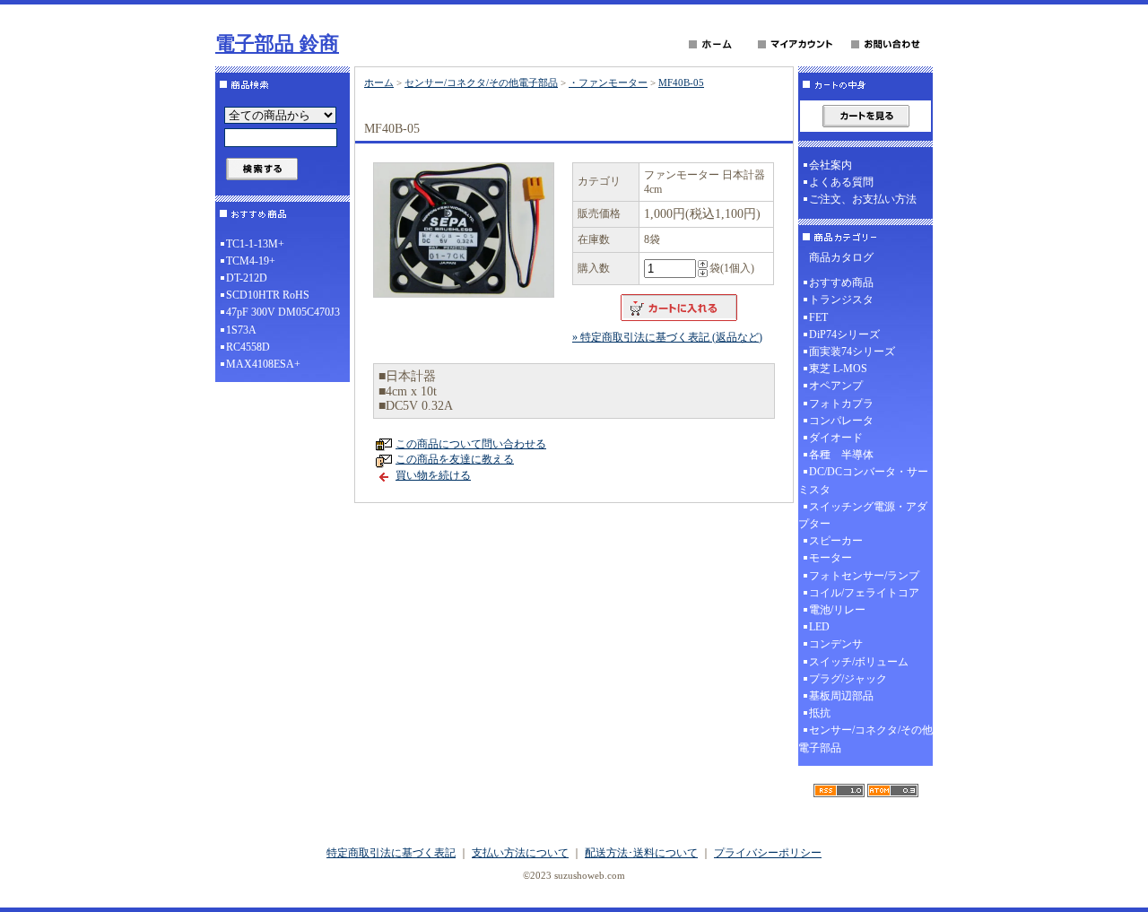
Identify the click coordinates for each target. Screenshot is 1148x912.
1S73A (241, 330)
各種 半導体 (841, 454)
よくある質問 (841, 182)
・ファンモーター (608, 82)
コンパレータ (841, 420)
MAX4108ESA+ (263, 364)
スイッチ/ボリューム (859, 662)
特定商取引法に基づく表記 (391, 853)
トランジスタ (841, 299)
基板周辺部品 (841, 696)
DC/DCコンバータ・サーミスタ (863, 480)
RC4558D (248, 347)
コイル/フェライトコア (864, 592)
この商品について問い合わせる (471, 444)
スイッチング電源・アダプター (862, 515)
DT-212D (246, 278)
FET (818, 317)
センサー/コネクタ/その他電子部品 (481, 82)
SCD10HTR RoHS (267, 295)
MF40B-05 (681, 82)
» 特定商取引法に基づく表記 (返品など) (667, 337)
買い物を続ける (433, 475)
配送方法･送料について (641, 853)
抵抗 (820, 713)
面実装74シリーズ (852, 351)
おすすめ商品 (841, 282)
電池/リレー (837, 610)
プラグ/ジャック (848, 679)
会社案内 (830, 165)
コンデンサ (836, 644)
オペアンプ (836, 385)
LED (819, 627)
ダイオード (836, 437)
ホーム (379, 82)
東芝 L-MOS (838, 368)
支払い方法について (520, 853)
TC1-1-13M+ (255, 244)
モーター (830, 558)
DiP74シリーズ (844, 334)
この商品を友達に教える (455, 459)
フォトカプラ (841, 403)
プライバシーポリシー (768, 853)
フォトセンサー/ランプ (864, 575)
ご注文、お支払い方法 (863, 199)
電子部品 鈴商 (277, 43)
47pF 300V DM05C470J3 (283, 312)
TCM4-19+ (250, 261)
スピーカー (836, 540)
